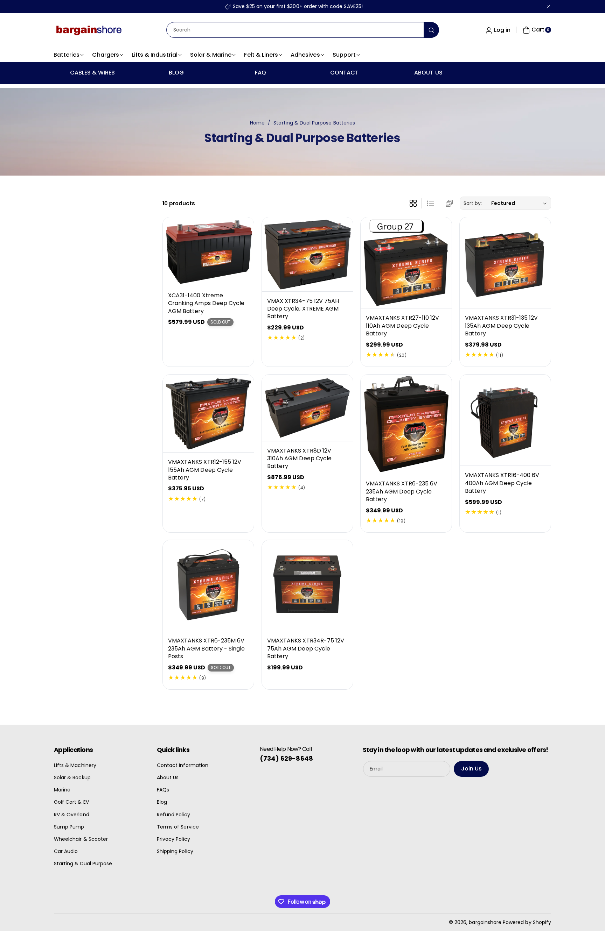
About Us (168, 777)
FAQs (163, 789)
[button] (536, 30)
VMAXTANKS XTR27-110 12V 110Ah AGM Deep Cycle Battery (402, 326)
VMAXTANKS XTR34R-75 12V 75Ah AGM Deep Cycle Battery (305, 648)
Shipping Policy (175, 851)
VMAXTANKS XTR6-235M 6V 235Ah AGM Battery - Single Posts (206, 648)
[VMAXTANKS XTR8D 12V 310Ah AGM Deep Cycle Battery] (307, 408)
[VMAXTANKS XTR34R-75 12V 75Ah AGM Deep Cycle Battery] (307, 585)
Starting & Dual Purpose (83, 863)
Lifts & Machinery (75, 765)
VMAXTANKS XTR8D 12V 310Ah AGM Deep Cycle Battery (299, 458)
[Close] (548, 6)
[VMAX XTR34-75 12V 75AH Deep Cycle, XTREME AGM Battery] (307, 254)
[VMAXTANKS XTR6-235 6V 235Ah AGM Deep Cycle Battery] (406, 424)
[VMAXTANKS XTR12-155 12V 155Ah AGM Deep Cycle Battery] (208, 413)
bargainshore (485, 922)
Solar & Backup (72, 777)
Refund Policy (173, 814)
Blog (162, 801)
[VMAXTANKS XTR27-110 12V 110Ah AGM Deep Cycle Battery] (406, 262)
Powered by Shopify (527, 922)
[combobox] (302, 30)
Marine (62, 789)
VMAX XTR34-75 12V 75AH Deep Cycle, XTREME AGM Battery (303, 309)
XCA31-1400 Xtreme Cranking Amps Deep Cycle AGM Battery (206, 303)
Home (257, 122)
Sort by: (473, 203)
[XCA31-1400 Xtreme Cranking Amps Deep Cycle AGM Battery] (208, 251)
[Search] (431, 30)
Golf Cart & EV (71, 801)
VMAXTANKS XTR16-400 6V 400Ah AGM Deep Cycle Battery (502, 483)
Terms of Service (178, 826)
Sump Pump (69, 826)
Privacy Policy (173, 839)
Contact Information (182, 765)
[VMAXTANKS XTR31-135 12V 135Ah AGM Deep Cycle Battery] (505, 262)
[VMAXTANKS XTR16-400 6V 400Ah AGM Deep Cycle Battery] (505, 420)
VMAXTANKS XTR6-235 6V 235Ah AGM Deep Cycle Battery (401, 491)
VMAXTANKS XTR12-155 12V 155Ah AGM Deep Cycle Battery (204, 470)
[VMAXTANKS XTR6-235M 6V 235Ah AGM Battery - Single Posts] (208, 585)
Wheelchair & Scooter (81, 839)
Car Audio (66, 851)
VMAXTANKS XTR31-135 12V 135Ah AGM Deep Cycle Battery (501, 326)
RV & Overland (71, 814)
